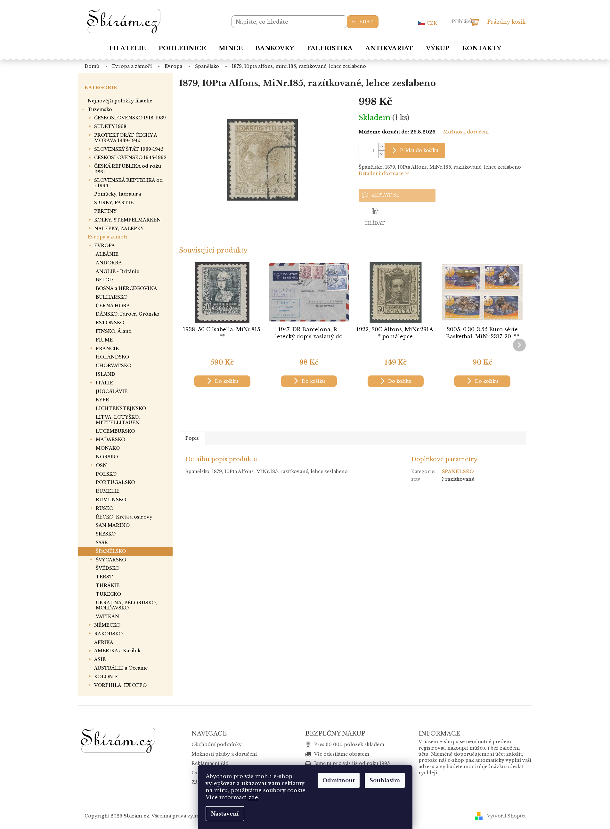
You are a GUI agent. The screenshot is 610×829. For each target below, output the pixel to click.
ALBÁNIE (107, 254)
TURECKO (108, 594)
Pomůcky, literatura (117, 194)
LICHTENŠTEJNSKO (121, 408)
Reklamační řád (210, 763)
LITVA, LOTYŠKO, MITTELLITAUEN (118, 419)
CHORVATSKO (113, 365)
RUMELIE (107, 491)
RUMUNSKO (111, 500)
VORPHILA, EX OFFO (120, 685)
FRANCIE (107, 348)
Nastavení (225, 813)
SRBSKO (106, 534)
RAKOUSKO (108, 634)
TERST (104, 577)
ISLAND (105, 374)
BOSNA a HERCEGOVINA (126, 288)
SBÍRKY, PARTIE (114, 202)
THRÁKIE (107, 585)
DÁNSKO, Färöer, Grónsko (127, 314)
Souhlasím (385, 780)
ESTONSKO (110, 323)
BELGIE (105, 280)
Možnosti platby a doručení (224, 754)
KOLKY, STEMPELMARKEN (127, 220)
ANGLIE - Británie (117, 271)
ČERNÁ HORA (113, 306)
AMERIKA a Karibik (117, 651)
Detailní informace (381, 173)
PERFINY (105, 211)
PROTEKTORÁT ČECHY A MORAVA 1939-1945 (125, 137)
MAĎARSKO (110, 439)
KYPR (102, 400)
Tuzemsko (100, 109)
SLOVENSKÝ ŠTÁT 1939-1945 (128, 149)
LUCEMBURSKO (115, 431)
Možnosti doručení (466, 132)
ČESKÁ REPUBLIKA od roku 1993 (127, 168)
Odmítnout (338, 780)
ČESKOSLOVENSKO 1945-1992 (130, 157)
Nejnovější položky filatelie (120, 101)
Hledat (362, 22)
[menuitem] (127, 48)
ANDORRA (109, 263)
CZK (432, 23)
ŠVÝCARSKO (111, 560)
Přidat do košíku (419, 150)
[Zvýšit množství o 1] (381, 146)
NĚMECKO (107, 625)
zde (253, 797)
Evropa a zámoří (107, 237)
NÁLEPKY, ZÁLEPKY (119, 228)
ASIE (100, 659)
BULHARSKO (111, 297)
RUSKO (104, 508)
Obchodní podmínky (216, 744)
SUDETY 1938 (110, 126)
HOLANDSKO (112, 357)
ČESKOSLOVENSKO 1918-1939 (130, 118)
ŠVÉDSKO (107, 568)
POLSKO (106, 474)
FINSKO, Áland (114, 331)
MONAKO (108, 448)
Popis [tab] (192, 438)
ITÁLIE (104, 383)
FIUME (104, 340)
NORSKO (107, 457)
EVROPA (104, 245)
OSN (101, 465)
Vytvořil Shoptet (506, 815)
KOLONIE (106, 677)
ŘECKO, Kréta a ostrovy (124, 517)
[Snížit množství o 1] (381, 154)
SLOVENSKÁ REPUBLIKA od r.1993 (128, 183)
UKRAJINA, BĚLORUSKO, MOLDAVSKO (126, 605)
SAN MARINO (113, 525)
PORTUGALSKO (115, 482)
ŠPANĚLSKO (111, 551)
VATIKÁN (107, 616)
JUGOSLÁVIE (111, 391)
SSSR (102, 542)
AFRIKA (103, 642)
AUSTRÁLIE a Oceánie (121, 668)
